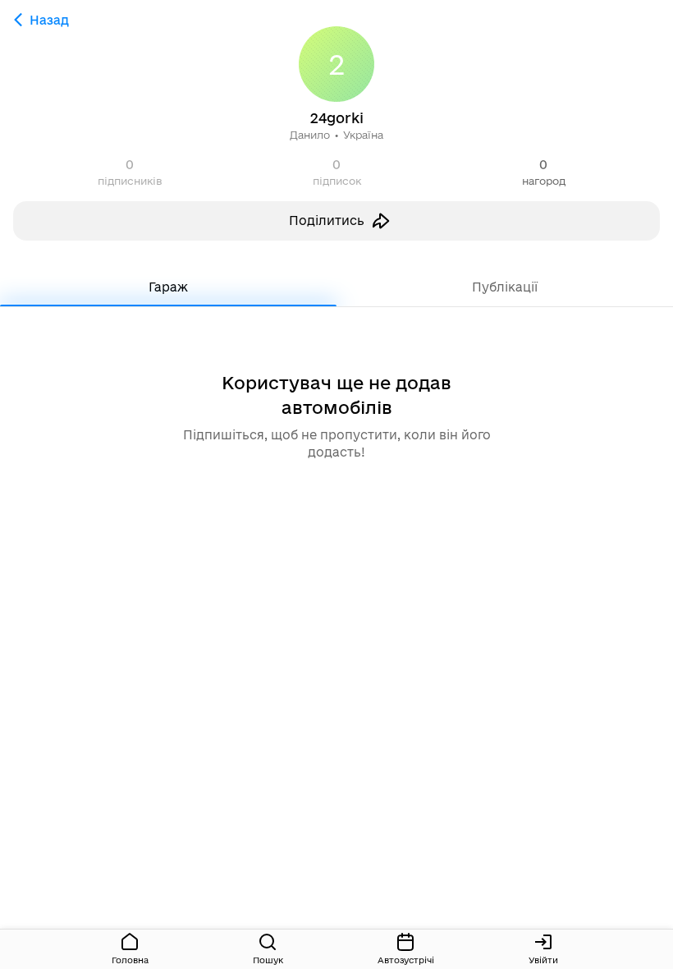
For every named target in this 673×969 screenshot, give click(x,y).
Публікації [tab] (505, 287)
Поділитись (326, 220)
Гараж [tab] (168, 287)
